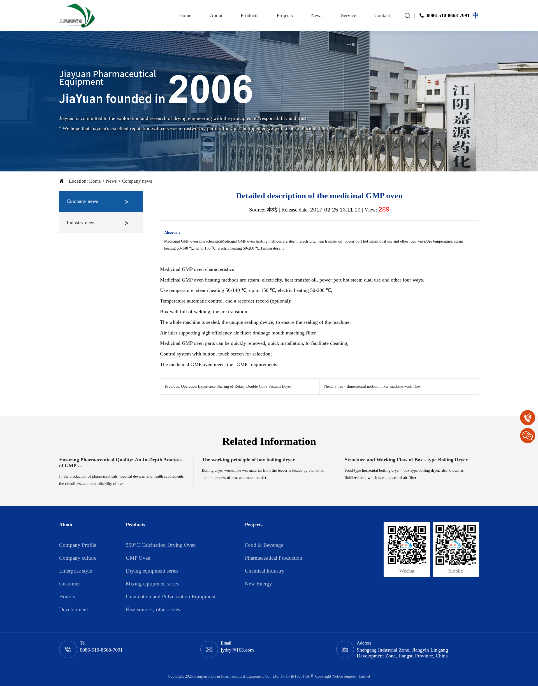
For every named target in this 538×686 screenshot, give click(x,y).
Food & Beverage (264, 545)
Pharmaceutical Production (273, 558)
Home (185, 15)
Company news (137, 181)
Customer (69, 584)
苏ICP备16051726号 (297, 676)
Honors (67, 596)
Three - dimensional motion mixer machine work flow (377, 386)
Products (249, 15)
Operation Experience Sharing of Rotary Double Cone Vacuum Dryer (236, 386)
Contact (382, 15)
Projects (285, 15)
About (216, 15)
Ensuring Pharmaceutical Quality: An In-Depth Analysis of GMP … (120, 462)
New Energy (258, 584)
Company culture (77, 558)
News (317, 15)
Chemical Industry (264, 571)
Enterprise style (75, 571)
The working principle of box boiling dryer (248, 459)
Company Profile (77, 545)
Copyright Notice (329, 676)
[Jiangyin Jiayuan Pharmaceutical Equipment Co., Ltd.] (77, 15)
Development (73, 609)
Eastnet (364, 676)
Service (348, 15)
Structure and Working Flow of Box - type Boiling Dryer (406, 459)
